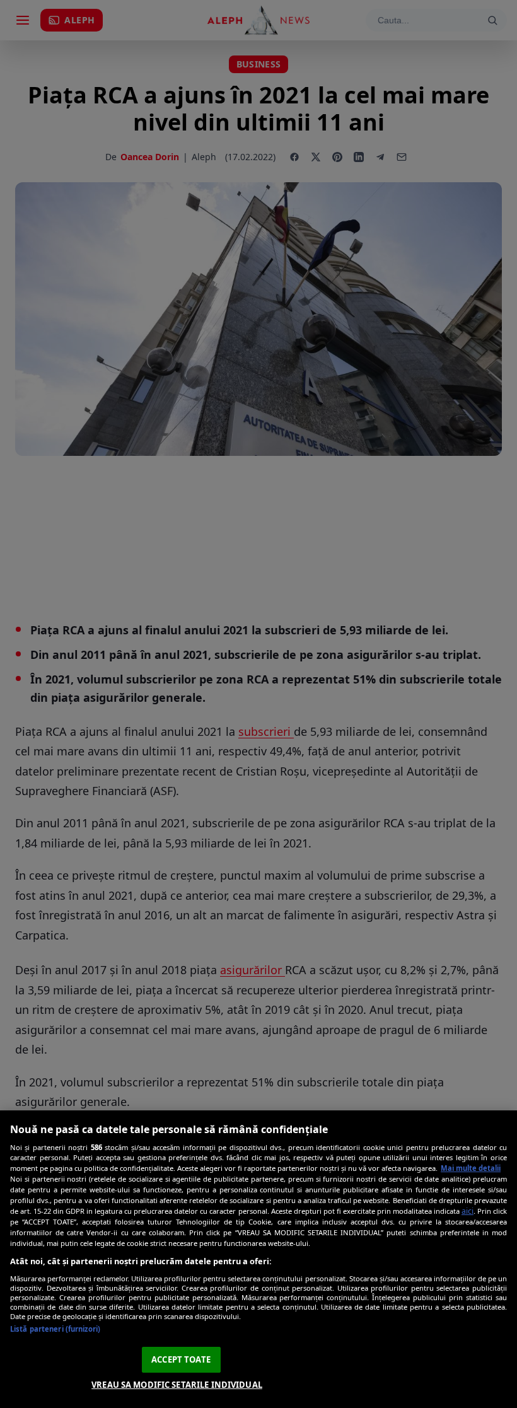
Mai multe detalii (471, 1168)
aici (467, 1211)
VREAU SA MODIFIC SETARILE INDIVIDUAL (176, 1384)
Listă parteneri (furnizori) (55, 1329)
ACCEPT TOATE (181, 1359)
